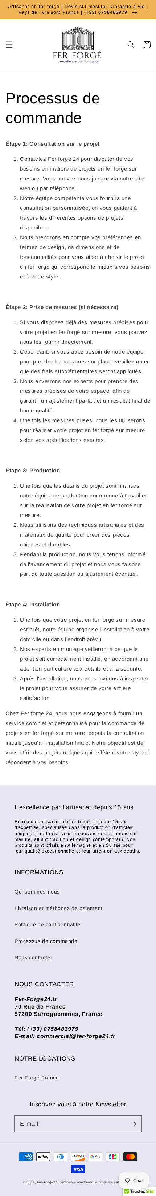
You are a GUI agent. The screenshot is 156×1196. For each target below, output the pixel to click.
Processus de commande (46, 941)
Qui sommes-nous (37, 892)
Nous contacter (33, 957)
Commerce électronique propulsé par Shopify (95, 1182)
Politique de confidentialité (48, 924)
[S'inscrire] (133, 1124)
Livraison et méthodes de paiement (59, 908)
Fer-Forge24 (47, 1182)
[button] (9, 45)
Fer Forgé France (37, 1078)
